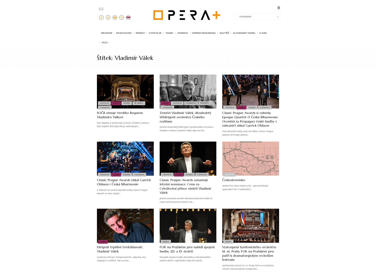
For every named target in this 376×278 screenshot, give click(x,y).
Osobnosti (191, 103)
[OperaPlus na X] (108, 17)
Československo (233, 180)
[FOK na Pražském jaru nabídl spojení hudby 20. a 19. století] (188, 226)
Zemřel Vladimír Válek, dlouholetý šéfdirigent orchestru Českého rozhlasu (185, 117)
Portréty (204, 103)
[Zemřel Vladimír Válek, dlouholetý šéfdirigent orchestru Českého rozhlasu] (188, 92)
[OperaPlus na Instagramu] (121, 17)
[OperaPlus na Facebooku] (101, 17)
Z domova (105, 107)
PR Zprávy (139, 103)
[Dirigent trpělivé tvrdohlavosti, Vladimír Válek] (125, 226)
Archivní (229, 175)
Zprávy (166, 242)
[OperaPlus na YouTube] (115, 17)
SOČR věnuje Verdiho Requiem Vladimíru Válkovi (120, 115)
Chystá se (104, 103)
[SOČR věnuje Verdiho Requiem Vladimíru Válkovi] (125, 92)
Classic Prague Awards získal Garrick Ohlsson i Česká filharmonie (124, 182)
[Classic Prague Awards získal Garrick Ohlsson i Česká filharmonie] (125, 159)
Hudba (116, 103)
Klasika (126, 103)
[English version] (128, 17)
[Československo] (250, 159)
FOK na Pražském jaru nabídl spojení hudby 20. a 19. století (187, 249)
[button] (279, 8)
